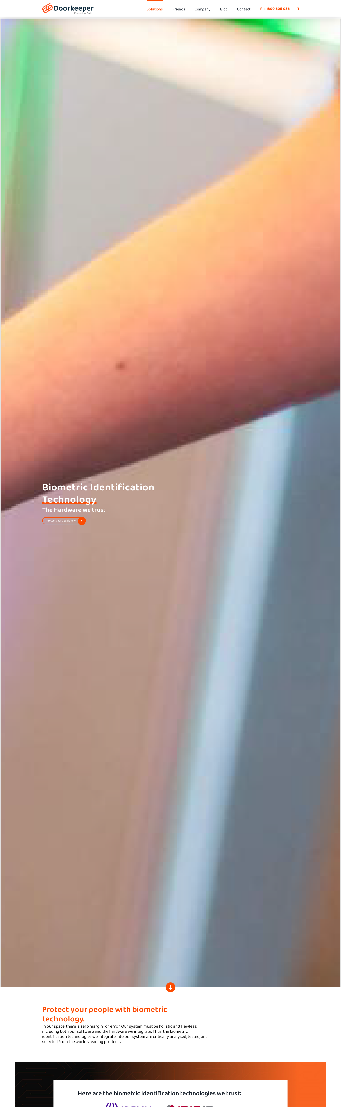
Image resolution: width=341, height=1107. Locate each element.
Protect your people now (61, 521)
